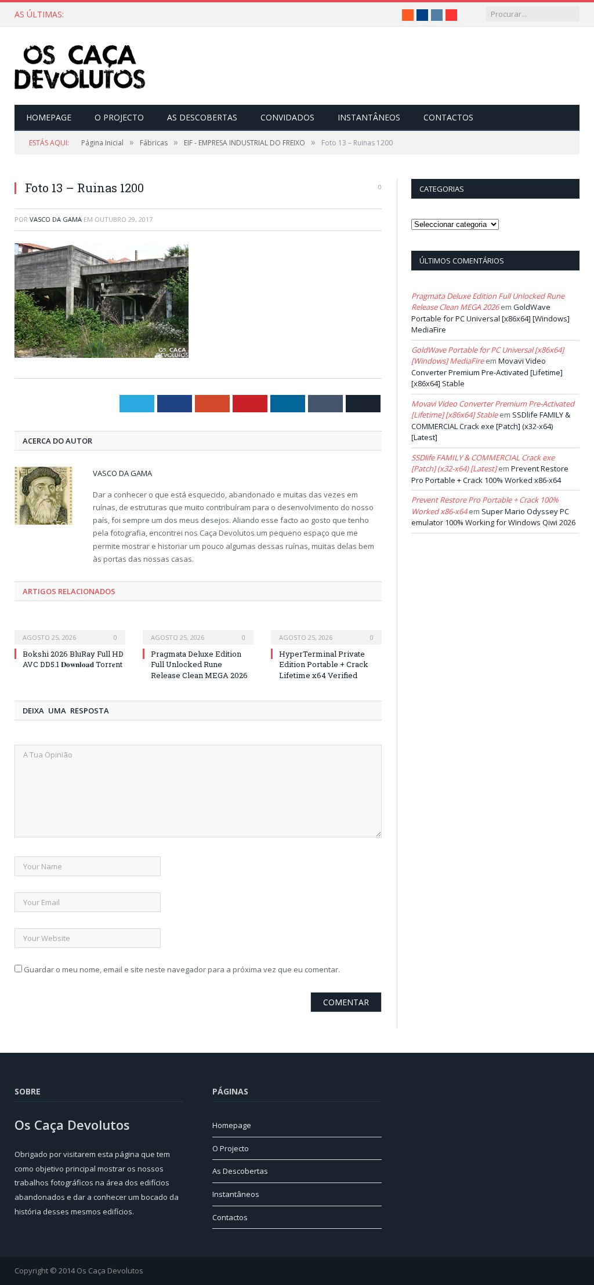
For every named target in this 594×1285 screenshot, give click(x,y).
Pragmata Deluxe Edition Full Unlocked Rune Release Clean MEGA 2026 (212, 14)
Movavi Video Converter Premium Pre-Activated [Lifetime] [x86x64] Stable (487, 372)
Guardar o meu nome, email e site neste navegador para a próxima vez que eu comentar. (182, 969)
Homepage (48, 117)
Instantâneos (369, 117)
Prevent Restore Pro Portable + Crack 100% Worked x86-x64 (489, 474)
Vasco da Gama (56, 219)
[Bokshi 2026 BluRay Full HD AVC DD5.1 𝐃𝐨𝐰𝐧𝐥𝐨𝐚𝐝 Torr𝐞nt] (70, 629)
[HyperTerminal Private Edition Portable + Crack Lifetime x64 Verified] (326, 629)
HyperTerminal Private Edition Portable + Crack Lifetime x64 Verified (323, 664)
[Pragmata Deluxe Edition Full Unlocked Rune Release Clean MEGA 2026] (198, 629)
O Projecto (119, 117)
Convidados (287, 117)
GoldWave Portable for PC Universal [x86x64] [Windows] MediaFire (490, 318)
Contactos (448, 117)
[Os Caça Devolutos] (80, 65)
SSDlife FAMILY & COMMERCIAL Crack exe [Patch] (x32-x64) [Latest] (490, 425)
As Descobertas (202, 117)
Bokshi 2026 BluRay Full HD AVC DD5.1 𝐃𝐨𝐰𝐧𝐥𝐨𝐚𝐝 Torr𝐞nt (73, 659)
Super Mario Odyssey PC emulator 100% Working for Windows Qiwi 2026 (493, 517)
